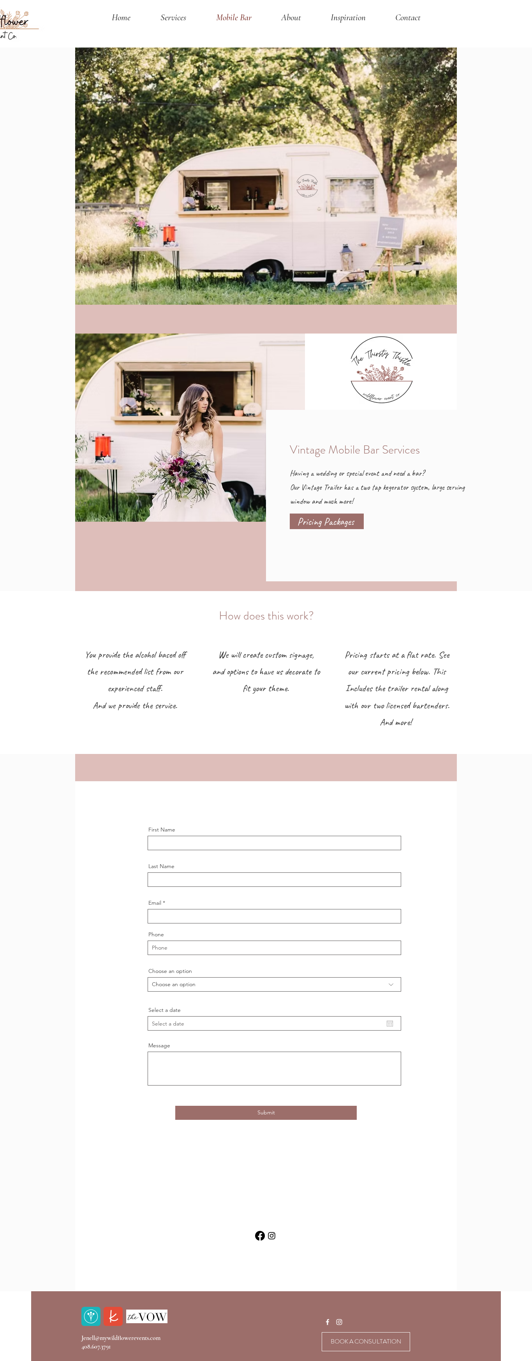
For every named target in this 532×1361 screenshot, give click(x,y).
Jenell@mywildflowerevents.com (120, 1338)
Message (159, 1045)
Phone (156, 934)
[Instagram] (272, 1236)
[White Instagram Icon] (339, 1322)
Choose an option (170, 971)
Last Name (161, 866)
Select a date (164, 1010)
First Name (161, 829)
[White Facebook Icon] (327, 1322)
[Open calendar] (390, 1023)
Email (154, 903)
